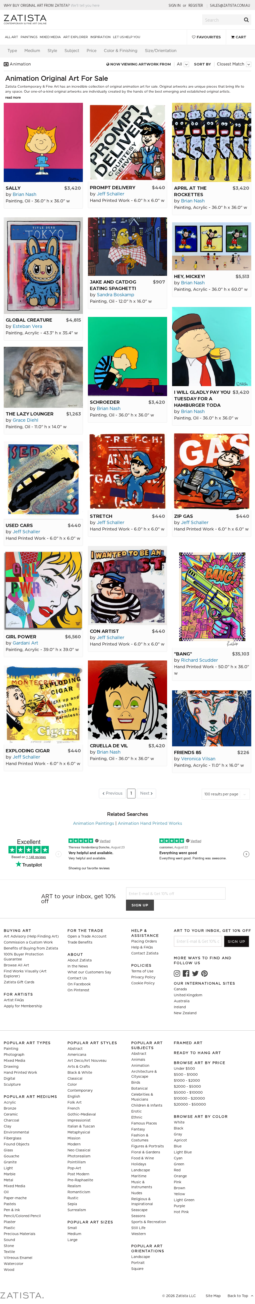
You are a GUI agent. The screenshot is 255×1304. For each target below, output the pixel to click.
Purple (179, 1206)
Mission (73, 1138)
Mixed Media (50, 37)
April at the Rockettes (190, 191)
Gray (178, 1134)
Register (196, 5)
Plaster (10, 1222)
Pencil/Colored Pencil (22, 1216)
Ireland (180, 1007)
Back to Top (238, 1296)
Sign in (175, 5)
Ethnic (136, 1117)
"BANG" (183, 654)
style (52, 51)
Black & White (79, 1072)
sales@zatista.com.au (230, 5)
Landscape (140, 1170)
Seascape (139, 1210)
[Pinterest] (204, 973)
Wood (9, 1270)
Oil (6, 1192)
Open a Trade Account (87, 936)
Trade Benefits (79, 942)
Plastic (9, 1228)
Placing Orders (144, 941)
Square (137, 1269)
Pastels (10, 1204)
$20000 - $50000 (190, 1104)
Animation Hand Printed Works (150, 824)
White (179, 1122)
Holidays (138, 1164)
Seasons (138, 1216)
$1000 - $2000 (187, 1080)
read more (13, 97)
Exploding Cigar (28, 751)
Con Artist (104, 631)
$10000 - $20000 (189, 1098)
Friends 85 (187, 752)
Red (177, 1170)
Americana (76, 1055)
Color (72, 1084)
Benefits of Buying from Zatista (31, 948)
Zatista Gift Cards (19, 982)
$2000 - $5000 (187, 1086)
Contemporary (80, 1090)
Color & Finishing (120, 51)
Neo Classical (78, 1150)
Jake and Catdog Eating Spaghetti (113, 285)
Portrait (138, 1263)
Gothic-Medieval (81, 1114)
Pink (177, 1182)
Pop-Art (74, 1168)
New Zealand (185, 1013)
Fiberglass (12, 1138)
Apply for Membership (23, 1006)
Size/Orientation (161, 51)
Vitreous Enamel (18, 1258)
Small (72, 1228)
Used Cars (19, 525)
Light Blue (183, 1152)
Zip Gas (183, 516)
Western (138, 1234)
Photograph (14, 1055)
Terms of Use (142, 971)
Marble (9, 1174)
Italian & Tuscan (81, 1126)
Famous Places (144, 1123)
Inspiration (100, 37)
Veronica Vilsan (198, 759)
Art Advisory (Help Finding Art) (31, 936)
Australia (182, 1001)
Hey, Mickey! (189, 276)
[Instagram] (177, 973)
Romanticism (78, 1192)
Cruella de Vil (109, 746)
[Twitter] (195, 973)
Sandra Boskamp (115, 295)
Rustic (72, 1198)
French (73, 1108)
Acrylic (10, 1102)
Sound (9, 1240)
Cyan (178, 1158)
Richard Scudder (199, 660)
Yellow (179, 1194)
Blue (178, 1146)
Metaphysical (78, 1132)
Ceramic (11, 1114)
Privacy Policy (143, 977)
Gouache (11, 1156)
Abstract (75, 1049)
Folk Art (74, 1102)
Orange (180, 1176)
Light (8, 1168)
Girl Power (21, 637)
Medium (74, 1234)
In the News (77, 966)
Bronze (10, 1108)
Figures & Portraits (147, 1146)
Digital (9, 1078)
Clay (7, 1126)
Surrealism (76, 1210)
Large (72, 1240)
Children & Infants (146, 1105)
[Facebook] (186, 973)
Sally (13, 188)
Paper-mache (15, 1198)
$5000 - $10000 (188, 1092)
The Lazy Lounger (30, 414)
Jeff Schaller (110, 194)
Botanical (139, 1088)
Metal (8, 1180)
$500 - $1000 (186, 1074)
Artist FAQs (14, 1000)
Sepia (72, 1204)
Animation (140, 1065)
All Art (11, 37)
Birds (135, 1082)
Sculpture (12, 1084)
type (12, 51)
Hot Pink (181, 1212)
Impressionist (79, 1120)
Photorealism (78, 1156)
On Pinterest (78, 990)
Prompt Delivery (112, 187)
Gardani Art (25, 643)
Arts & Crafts (78, 1066)
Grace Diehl (25, 420)
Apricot (180, 1140)
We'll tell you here (85, 5)
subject (71, 51)
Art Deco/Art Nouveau (87, 1061)
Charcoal (11, 1120)
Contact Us (77, 978)
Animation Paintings (93, 824)
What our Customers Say (89, 972)
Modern (74, 1144)
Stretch (101, 516)
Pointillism (76, 1162)
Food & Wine (142, 1158)
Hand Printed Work (20, 1072)
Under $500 (184, 1068)
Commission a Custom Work (28, 942)
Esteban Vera (27, 326)
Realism (74, 1186)
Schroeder (105, 402)
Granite (10, 1162)
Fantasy (138, 1129)
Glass (8, 1150)
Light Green (184, 1200)
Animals (138, 1060)
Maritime (138, 1176)
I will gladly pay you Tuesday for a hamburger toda (202, 399)
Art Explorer (75, 37)
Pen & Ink (12, 1210)
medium (32, 51)
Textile (9, 1252)
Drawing (11, 1066)
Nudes (136, 1193)
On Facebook (79, 984)
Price (91, 51)
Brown (179, 1188)
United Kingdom (188, 995)
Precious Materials (19, 1234)
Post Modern (78, 1174)
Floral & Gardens (145, 1152)
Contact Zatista (144, 953)
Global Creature (29, 320)
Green (179, 1164)
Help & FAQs (142, 947)
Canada (180, 989)
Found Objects (16, 1144)
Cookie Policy (143, 983)
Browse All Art (16, 965)
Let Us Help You (126, 37)
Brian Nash (24, 194)
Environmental (16, 1132)
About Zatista (79, 960)
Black (178, 1128)
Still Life (138, 1228)
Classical (74, 1078)
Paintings (29, 37)
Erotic (136, 1111)
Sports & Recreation (148, 1222)
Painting (11, 1049)
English (73, 1096)
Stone (9, 1246)
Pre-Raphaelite (80, 1180)
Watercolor (13, 1264)
